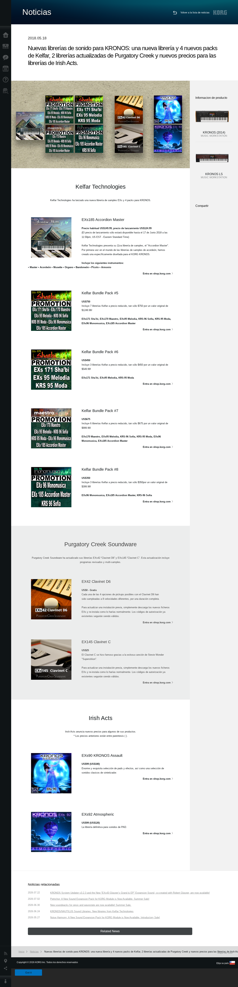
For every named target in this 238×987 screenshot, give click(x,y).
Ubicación (6, 961)
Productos (6, 46)
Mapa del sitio (224, 952)
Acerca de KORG (6, 981)
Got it (28, 972)
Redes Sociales (6, 968)
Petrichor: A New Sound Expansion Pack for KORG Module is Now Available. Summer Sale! (99, 899)
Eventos (6, 68)
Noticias (6, 953)
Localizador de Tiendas (6, 92)
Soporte (6, 79)
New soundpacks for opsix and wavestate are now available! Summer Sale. (90, 905)
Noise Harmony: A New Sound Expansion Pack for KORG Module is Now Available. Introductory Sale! (105, 917)
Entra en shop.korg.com (157, 273)
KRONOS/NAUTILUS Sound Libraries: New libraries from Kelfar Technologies (92, 911)
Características (6, 57)
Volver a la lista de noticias (195, 12)
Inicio (6, 35)
